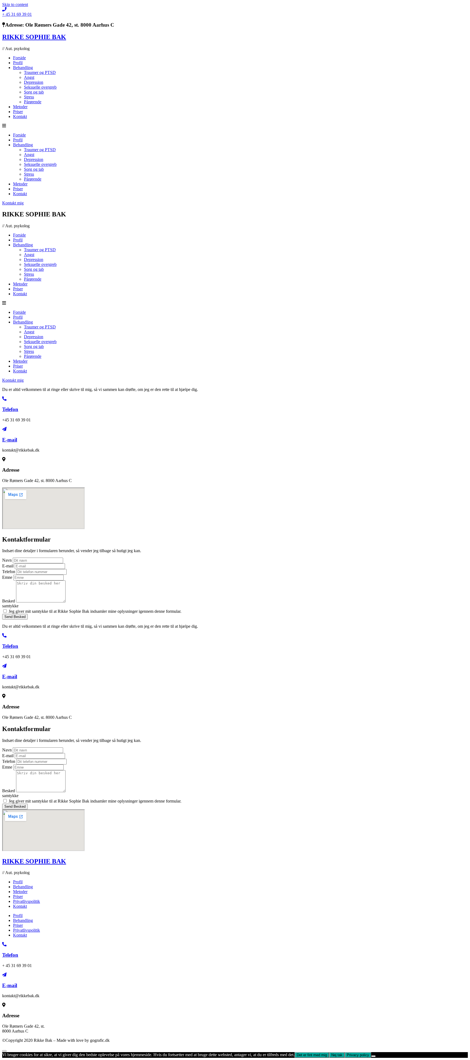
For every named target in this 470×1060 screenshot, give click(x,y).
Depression (33, 82)
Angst (29, 77)
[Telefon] (4, 398)
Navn (7, 560)
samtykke (10, 606)
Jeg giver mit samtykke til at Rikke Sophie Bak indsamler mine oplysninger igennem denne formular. (95, 611)
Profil (18, 62)
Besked (9, 601)
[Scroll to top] (4, 1051)
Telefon (10, 409)
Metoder (20, 106)
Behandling (23, 67)
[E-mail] (4, 429)
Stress (29, 97)
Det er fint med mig (312, 1055)
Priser (18, 111)
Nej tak (336, 1055)
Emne (7, 577)
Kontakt (20, 116)
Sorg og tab (34, 92)
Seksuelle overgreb (40, 87)
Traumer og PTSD (40, 72)
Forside (19, 57)
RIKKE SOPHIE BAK (34, 37)
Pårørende (32, 102)
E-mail (9, 440)
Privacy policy (358, 1055)
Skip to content (15, 4)
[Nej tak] (373, 1056)
